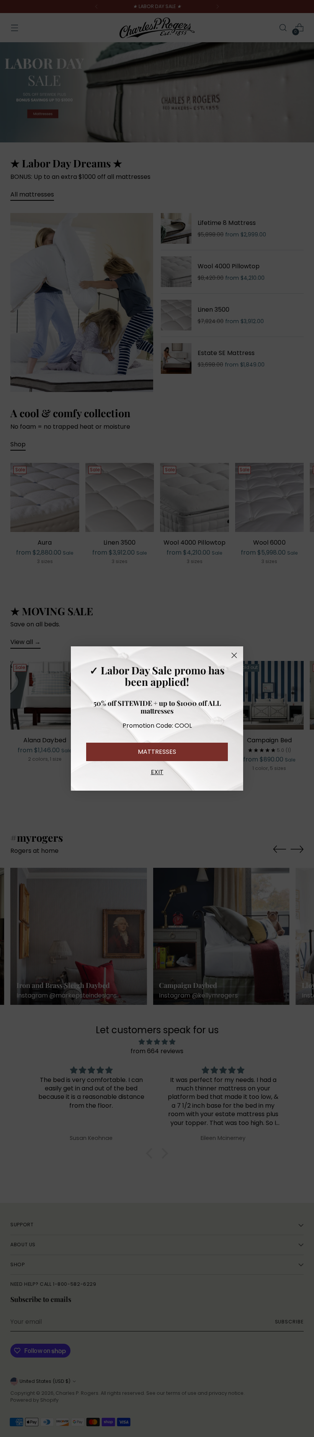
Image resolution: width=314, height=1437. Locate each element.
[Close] (234, 655)
